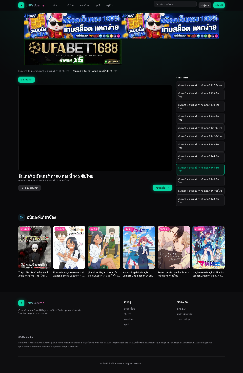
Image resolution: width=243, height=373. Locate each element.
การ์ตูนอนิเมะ (192, 342)
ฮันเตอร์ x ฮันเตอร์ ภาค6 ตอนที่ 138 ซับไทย (198, 95)
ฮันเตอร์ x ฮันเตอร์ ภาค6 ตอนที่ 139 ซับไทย (198, 106)
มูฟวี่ (97, 5)
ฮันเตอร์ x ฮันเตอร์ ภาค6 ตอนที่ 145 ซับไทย (198, 169)
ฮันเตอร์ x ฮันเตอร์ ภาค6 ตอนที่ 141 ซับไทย (200, 128)
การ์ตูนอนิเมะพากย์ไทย (57, 342)
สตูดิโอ (109, 5)
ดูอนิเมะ (201, 342)
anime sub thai (121, 342)
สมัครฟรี (219, 5)
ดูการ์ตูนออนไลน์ (166, 342)
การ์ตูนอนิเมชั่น (180, 342)
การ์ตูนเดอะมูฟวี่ (145, 342)
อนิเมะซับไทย (109, 342)
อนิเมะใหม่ (129, 308)
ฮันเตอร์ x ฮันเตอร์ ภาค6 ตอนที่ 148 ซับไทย (198, 201)
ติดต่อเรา (181, 308)
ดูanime (208, 342)
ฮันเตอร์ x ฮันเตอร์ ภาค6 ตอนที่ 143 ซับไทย (198, 146)
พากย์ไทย (84, 5)
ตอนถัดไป (160, 187)
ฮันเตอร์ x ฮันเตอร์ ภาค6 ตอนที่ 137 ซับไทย (200, 85)
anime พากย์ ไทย (96, 342)
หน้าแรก (56, 5)
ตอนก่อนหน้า (31, 187)
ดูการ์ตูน (155, 342)
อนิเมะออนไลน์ (38, 346)
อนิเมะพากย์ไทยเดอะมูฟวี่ (78, 342)
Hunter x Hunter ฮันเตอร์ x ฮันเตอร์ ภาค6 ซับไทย (43, 71)
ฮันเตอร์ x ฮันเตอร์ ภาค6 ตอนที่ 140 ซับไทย (198, 118)
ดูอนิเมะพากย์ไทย (39, 342)
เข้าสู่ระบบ (205, 5)
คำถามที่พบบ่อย (185, 314)
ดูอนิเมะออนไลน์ (25, 346)
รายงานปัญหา (184, 319)
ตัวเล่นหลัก (26, 79)
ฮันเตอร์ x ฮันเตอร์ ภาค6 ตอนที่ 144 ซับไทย (198, 158)
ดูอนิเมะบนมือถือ (71, 346)
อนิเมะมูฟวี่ (133, 342)
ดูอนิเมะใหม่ (59, 346)
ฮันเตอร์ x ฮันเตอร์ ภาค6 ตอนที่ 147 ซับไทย (200, 190)
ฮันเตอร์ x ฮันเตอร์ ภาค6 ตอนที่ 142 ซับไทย (200, 136)
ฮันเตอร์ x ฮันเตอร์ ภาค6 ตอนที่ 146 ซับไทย (198, 181)
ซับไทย (70, 5)
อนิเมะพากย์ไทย (25, 342)
